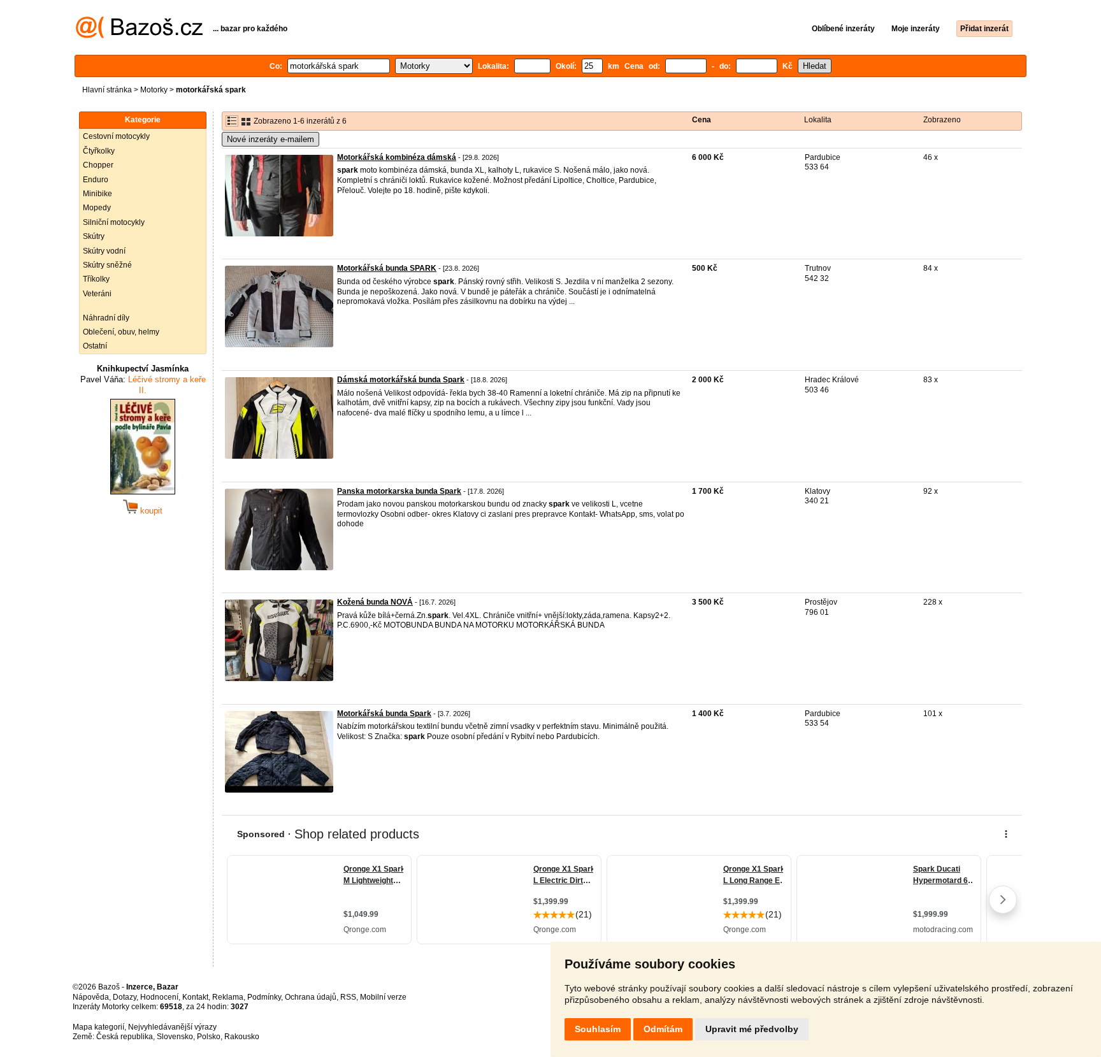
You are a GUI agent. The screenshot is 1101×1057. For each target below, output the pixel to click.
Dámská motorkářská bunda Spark (400, 379)
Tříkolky (96, 279)
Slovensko (175, 1036)
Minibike (97, 193)
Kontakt (195, 997)
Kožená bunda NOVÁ (375, 602)
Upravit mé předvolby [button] (751, 1029)
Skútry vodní (104, 251)
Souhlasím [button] (598, 1029)
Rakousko (241, 1036)
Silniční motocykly (114, 222)
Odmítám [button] (663, 1029)
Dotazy (124, 997)
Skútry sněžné (107, 265)
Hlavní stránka (107, 89)
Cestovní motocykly (116, 136)
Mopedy (97, 207)
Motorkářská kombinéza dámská (396, 157)
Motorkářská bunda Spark (384, 713)
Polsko (208, 1036)
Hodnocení (159, 997)
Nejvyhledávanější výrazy (172, 1027)
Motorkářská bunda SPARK (386, 268)
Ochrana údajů (310, 997)
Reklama (227, 997)
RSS (348, 997)
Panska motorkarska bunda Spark (399, 491)
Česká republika (124, 1036)
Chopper (98, 165)
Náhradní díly (106, 317)
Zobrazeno (942, 119)
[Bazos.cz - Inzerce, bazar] (139, 35)
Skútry (93, 236)
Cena (701, 119)
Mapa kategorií (98, 1027)
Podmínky (264, 997)
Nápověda (91, 997)
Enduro (95, 179)
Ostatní (95, 346)
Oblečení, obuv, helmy (121, 331)
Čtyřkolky (99, 151)
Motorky (154, 89)
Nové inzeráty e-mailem (270, 139)
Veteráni (97, 293)
